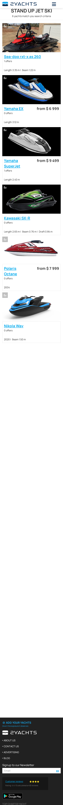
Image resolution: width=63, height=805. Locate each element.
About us (9, 740)
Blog (7, 758)
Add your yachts (18, 722)
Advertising (11, 752)
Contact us (11, 746)
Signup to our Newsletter (18, 765)
